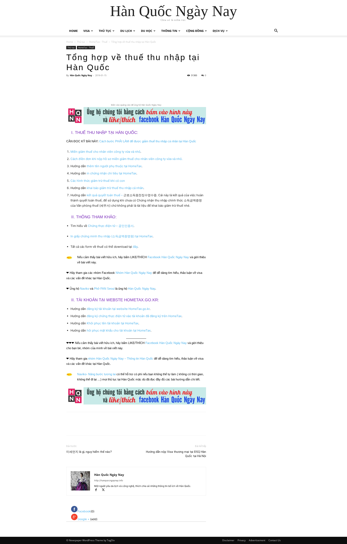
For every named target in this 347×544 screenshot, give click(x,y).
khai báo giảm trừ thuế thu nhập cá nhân (115, 188)
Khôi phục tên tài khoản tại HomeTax (112, 323)
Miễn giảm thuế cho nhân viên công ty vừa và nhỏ (105, 152)
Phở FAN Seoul (104, 288)
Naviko (84, 288)
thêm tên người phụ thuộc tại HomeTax (114, 166)
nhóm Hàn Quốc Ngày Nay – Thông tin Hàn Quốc (120, 358)
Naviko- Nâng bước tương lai (96, 374)
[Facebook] (95, 91)
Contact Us (274, 540)
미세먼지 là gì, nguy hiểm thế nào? (89, 452)
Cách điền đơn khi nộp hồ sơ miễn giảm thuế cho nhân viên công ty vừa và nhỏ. (126, 159)
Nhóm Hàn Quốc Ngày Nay (134, 272)
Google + (84, 519)
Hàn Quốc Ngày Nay (81, 75)
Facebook (84, 511)
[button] (276, 31)
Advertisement (257, 540)
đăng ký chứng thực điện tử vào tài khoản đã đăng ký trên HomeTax (134, 316)
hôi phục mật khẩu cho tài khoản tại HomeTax (119, 330)
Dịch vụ (219, 31)
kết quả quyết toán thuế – (104, 195)
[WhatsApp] (123, 91)
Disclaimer (228, 540)
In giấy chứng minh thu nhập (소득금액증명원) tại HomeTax (111, 236)
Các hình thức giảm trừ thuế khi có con (97, 181)
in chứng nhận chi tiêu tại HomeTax (111, 173)
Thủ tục (105, 31)
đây (135, 247)
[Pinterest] (114, 91)
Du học (146, 31)
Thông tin (169, 31)
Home (73, 31)
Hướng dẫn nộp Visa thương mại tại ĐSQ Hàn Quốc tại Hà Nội (176, 454)
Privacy (242, 540)
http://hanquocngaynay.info (108, 480)
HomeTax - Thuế (98, 41)
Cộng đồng (195, 31)
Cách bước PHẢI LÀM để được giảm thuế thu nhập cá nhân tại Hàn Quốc (147, 141)
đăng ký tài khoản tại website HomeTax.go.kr (118, 309)
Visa (86, 31)
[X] (105, 91)
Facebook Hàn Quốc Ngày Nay (168, 257)
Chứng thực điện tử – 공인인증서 (111, 226)
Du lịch (126, 31)
